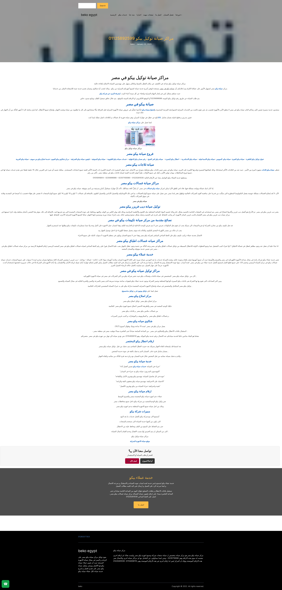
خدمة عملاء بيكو (141, 477)
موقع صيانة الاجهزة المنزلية (140, 441)
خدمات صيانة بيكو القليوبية (117, 159)
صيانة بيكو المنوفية (98, 159)
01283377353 (84, 537)
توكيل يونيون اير (141, 291)
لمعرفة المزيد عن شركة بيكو (110, 93)
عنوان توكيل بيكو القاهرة (255, 159)
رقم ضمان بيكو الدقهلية (137, 159)
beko (80, 586)
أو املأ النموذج (147, 461)
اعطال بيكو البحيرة (172, 159)
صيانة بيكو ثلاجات (268, 170)
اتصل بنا (141, 505)
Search (103, 6)
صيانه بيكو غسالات (153, 188)
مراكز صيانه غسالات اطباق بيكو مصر (140, 241)
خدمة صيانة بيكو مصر (140, 361)
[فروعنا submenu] (181, 14)
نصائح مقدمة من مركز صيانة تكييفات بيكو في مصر (140, 220)
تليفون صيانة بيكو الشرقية (80, 159)
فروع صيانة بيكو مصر (140, 154)
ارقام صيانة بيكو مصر (139, 391)
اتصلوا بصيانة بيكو (148, 110)
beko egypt (89, 15)
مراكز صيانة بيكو (134, 122)
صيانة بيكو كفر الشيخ (155, 159)
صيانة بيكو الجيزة (238, 159)
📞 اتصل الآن (132, 461)
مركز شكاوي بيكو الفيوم (60, 159)
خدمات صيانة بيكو (139, 366)
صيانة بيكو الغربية (22, 159)
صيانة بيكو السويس (223, 159)
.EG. (159, 117)
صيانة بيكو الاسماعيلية (207, 159)
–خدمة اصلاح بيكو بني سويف (40, 159)
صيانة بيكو (219, 88)
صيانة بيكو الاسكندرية (189, 159)
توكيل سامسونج (127, 291)
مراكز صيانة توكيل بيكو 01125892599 (141, 38)
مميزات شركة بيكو (140, 411)
